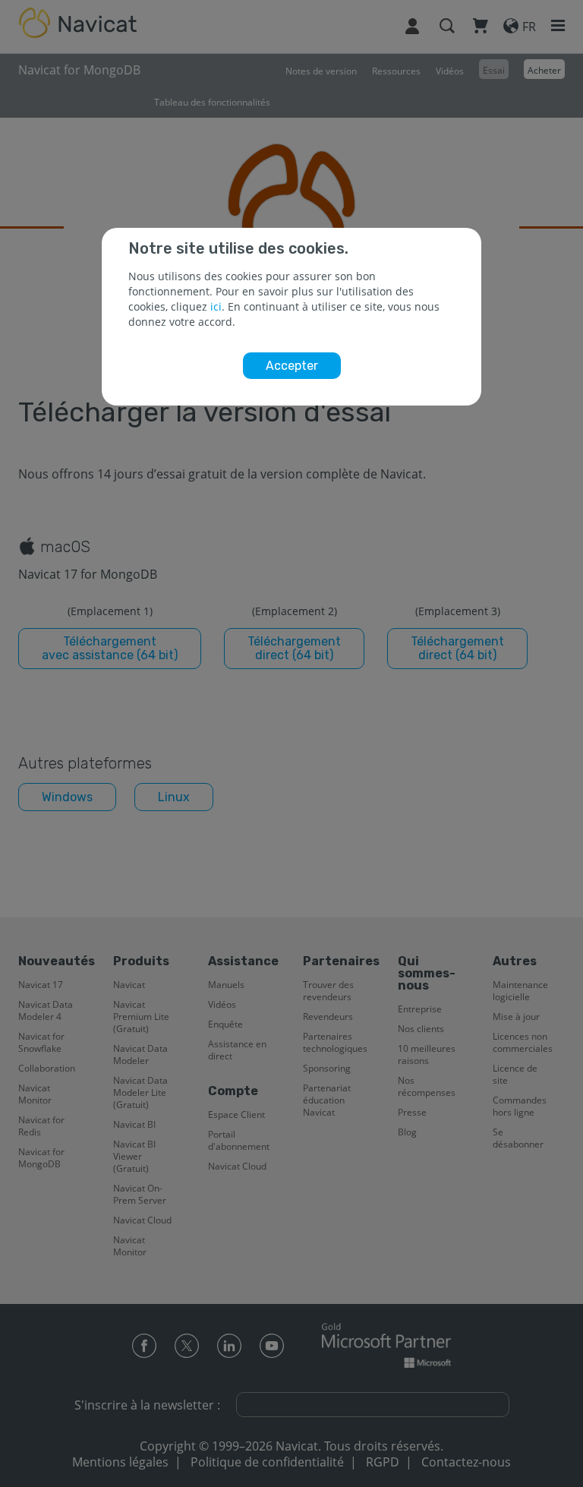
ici (216, 306)
